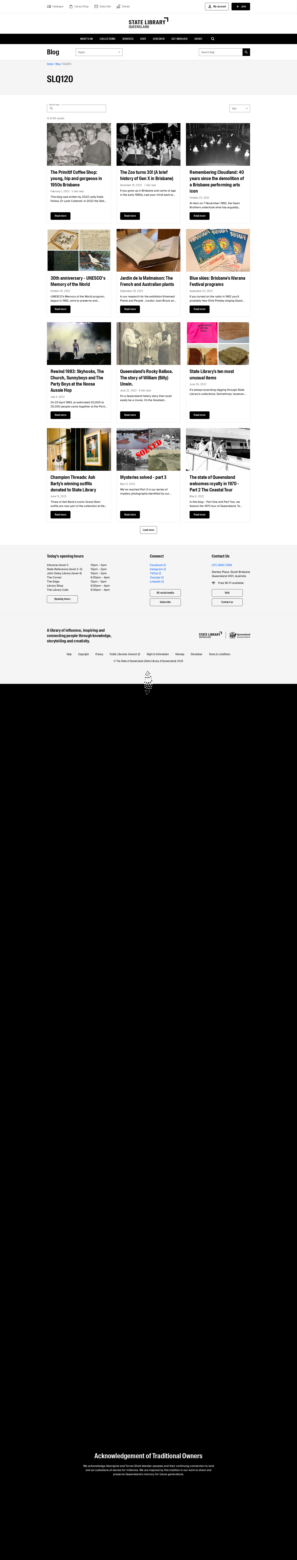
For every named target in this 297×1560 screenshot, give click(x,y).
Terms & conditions (219, 654)
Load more (148, 530)
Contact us (227, 602)
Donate (123, 6)
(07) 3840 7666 (222, 565)
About (198, 39)
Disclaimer (196, 654)
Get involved (180, 39)
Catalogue (55, 6)
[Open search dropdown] (213, 39)
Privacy (99, 654)
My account (217, 6)
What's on (86, 39)
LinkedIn (155, 582)
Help (69, 654)
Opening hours (62, 599)
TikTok (154, 573)
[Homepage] (210, 635)
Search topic (54, 104)
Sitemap (179, 654)
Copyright (83, 654)
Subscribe (102, 6)
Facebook (156, 565)
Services (128, 39)
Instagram (156, 569)
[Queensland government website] (239, 635)
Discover (159, 39)
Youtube (155, 577)
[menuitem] (86, 39)
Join (241, 6)
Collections (108, 39)
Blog (53, 52)
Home (50, 64)
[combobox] (99, 52)
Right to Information (158, 654)
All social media (165, 593)
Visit (143, 39)
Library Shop (79, 6)
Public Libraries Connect (123, 654)
